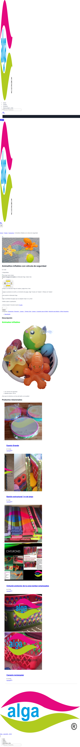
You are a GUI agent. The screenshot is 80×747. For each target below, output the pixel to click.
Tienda (5, 104)
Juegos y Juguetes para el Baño (40, 311)
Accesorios (11, 311)
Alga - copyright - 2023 (6, 734)
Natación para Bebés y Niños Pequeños (59, 311)
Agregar (3, 309)
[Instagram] (3, 120)
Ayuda (20, 305)
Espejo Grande (12, 445)
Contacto (5, 106)
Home (4, 102)
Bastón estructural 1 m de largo (19, 497)
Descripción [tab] (7, 314)
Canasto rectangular (15, 675)
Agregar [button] (8, 450)
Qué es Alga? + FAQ (8, 108)
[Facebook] (1, 120)
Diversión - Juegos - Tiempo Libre (22, 311)
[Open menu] (1, 225)
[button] (2, 236)
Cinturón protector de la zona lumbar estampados (27, 586)
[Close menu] (0, 736)
